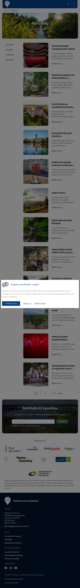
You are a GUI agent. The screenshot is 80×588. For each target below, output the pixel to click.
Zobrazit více (27, 303)
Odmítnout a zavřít (40, 303)
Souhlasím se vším (11, 303)
